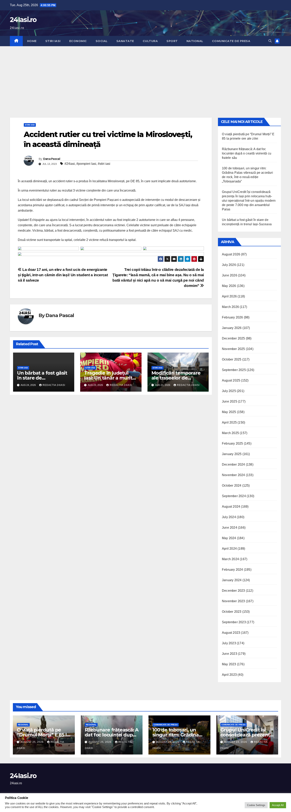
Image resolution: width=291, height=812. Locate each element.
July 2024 (229, 517)
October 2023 (231, 611)
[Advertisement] (145, 76)
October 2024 (231, 485)
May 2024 (229, 538)
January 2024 (232, 580)
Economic (78, 41)
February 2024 (232, 569)
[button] (270, 41)
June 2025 (229, 401)
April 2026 (229, 296)
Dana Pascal (51, 159)
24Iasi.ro (23, 19)
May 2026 (229, 286)
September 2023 (234, 622)
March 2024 (230, 559)
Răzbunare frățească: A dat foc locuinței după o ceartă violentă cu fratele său (246, 153)
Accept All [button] (278, 805)
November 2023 (233, 601)
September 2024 (234, 496)
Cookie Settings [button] (256, 805)
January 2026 (232, 328)
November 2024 (233, 475)
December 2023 (233, 590)
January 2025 (232, 454)
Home (32, 41)
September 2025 (234, 370)
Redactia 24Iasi (54, 385)
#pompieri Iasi (86, 163)
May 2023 (229, 664)
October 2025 (231, 359)
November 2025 (233, 349)
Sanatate (125, 41)
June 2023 (229, 653)
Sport (172, 41)
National (194, 41)
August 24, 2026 (168, 742)
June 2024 (229, 527)
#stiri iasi (104, 163)
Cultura (150, 41)
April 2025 (229, 422)
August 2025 (231, 380)
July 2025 (229, 391)
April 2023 (229, 674)
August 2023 (231, 632)
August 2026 (231, 254)
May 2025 (229, 412)
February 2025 (232, 443)
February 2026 (232, 317)
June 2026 (229, 275)
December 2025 (233, 338)
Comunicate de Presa (231, 41)
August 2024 (231, 506)
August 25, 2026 (32, 742)
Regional (23, 725)
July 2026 (229, 265)
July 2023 (229, 643)
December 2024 (233, 464)
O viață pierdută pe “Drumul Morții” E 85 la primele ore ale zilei (43, 735)
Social (102, 41)
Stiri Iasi (53, 41)
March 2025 (230, 433)
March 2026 (230, 307)
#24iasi (70, 163)
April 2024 (229, 548)
